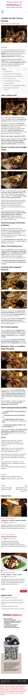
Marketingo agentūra (10, 686)
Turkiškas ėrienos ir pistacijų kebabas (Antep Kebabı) (12, 600)
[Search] (26, 12)
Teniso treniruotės (10, 691)
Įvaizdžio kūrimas (22, 689)
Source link (3, 474)
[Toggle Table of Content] (23, 69)
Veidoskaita (3, 691)
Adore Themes (6, 682)
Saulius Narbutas (13, 689)
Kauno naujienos (4, 693)
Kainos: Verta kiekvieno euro (10, 78)
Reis (22, 478)
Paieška (3, 589)
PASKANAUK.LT (14, 4)
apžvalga (7, 478)
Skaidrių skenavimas (5, 688)
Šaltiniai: (7, 89)
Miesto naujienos (4, 689)
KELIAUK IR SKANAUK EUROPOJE (14, 476)
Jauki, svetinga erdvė (8, 71)
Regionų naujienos (13, 693)
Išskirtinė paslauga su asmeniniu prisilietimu (13, 76)
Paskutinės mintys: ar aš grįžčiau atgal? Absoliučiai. (14, 85)
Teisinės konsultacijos (21, 686)
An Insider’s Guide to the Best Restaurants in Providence (13, 608)
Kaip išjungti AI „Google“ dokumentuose (9, 606)
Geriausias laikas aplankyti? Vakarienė (12, 80)
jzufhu (18, 23)
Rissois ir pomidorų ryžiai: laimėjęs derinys (12, 74)
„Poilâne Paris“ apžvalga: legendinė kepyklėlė (13, 520)
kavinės (19, 478)
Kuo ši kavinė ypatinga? (9, 83)
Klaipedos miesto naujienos (17, 688)
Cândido (12, 478)
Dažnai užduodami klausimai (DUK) (11, 88)
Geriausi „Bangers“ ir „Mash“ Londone (11, 574)
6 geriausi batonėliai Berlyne (9, 536)
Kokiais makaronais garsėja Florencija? (9, 597)
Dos (15, 478)
